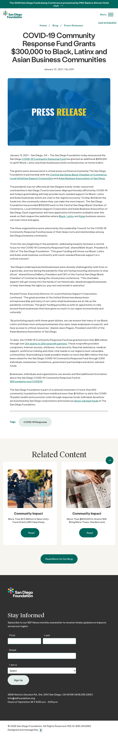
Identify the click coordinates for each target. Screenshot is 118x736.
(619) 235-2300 (83, 694)
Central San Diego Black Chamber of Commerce (78, 174)
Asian (82, 216)
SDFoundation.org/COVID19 (26, 381)
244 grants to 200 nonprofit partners (46, 343)
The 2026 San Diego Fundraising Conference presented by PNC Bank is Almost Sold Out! (59, 4)
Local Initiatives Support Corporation (31, 178)
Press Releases (73, 25)
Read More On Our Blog (59, 558)
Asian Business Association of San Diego (81, 178)
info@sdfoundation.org (21, 698)
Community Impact (28, 513)
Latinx (70, 216)
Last (46, 635)
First (11, 635)
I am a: (12, 664)
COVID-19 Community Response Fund (44, 158)
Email (12, 649)
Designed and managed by (23, 729)
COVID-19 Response (35, 422)
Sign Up (18, 680)
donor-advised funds (86, 400)
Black (62, 216)
